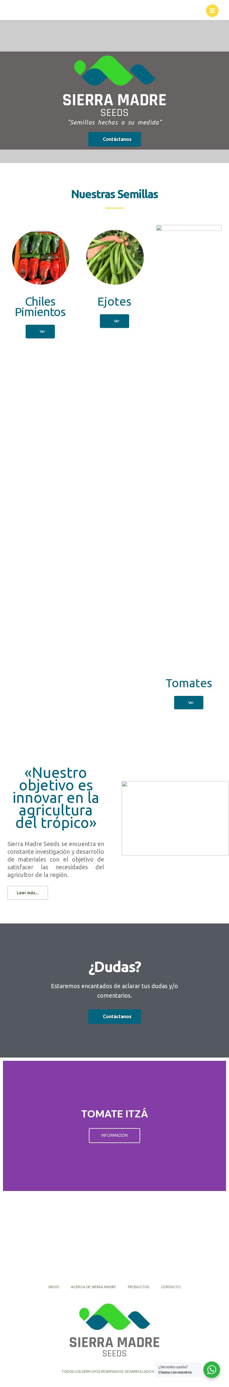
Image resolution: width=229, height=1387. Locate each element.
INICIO (54, 1287)
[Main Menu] (212, 10)
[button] (114, 139)
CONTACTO (170, 1287)
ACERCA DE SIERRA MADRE (93, 1287)
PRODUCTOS (138, 1287)
